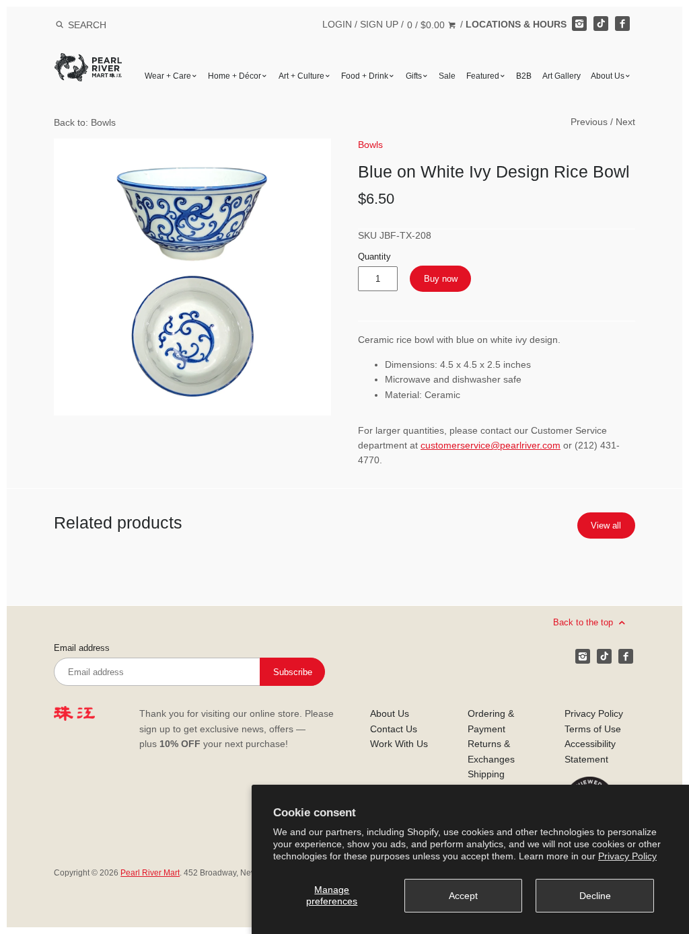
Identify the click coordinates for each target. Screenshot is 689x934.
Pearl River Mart (150, 873)
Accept (463, 895)
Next (625, 121)
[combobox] (105, 24)
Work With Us (399, 743)
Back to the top (584, 622)
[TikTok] (600, 23)
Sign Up (379, 24)
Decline (595, 895)
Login (337, 24)
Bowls (370, 144)
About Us (607, 76)
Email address (82, 648)
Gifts (414, 76)
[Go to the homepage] (88, 63)
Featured (482, 76)
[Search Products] (59, 25)
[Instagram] (579, 23)
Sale (447, 76)
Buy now (441, 279)
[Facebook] (622, 23)
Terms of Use (593, 729)
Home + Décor (234, 76)
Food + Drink (364, 76)
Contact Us (393, 729)
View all (606, 525)
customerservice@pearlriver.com (490, 445)
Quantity (374, 257)
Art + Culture (301, 76)
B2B (524, 76)
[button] (192, 277)
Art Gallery (561, 76)
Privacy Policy (627, 856)
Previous (589, 121)
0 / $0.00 (427, 25)
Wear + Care (168, 76)
